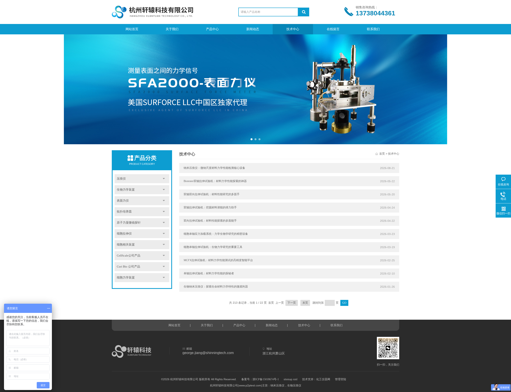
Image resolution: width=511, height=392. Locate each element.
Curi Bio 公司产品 (128, 266)
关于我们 (172, 29)
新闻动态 (252, 29)
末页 (305, 302)
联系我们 (373, 29)
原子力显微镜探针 (129, 222)
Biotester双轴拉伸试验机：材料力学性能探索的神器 (215, 181)
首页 (382, 153)
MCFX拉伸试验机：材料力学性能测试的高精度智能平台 (218, 260)
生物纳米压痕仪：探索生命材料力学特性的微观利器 (216, 286)
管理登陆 (340, 379)
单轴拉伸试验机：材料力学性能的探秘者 (209, 273)
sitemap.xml (290, 379)
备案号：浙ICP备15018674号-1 (260, 379)
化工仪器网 (323, 379)
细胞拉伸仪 (124, 233)
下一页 (291, 302)
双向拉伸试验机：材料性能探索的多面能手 (210, 220)
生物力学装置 (126, 189)
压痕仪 (121, 178)
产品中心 (212, 29)
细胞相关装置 (126, 244)
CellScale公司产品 (128, 255)
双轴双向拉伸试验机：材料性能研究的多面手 (212, 194)
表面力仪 (123, 200)
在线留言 (333, 29)
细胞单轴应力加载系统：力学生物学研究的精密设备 (216, 233)
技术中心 (292, 29)
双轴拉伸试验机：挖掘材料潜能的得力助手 (210, 207)
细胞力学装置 (126, 277)
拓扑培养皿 (124, 211)
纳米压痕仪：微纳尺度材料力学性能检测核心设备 (214, 167)
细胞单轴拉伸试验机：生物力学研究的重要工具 (213, 247)
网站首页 (132, 29)
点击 (163, 178)
